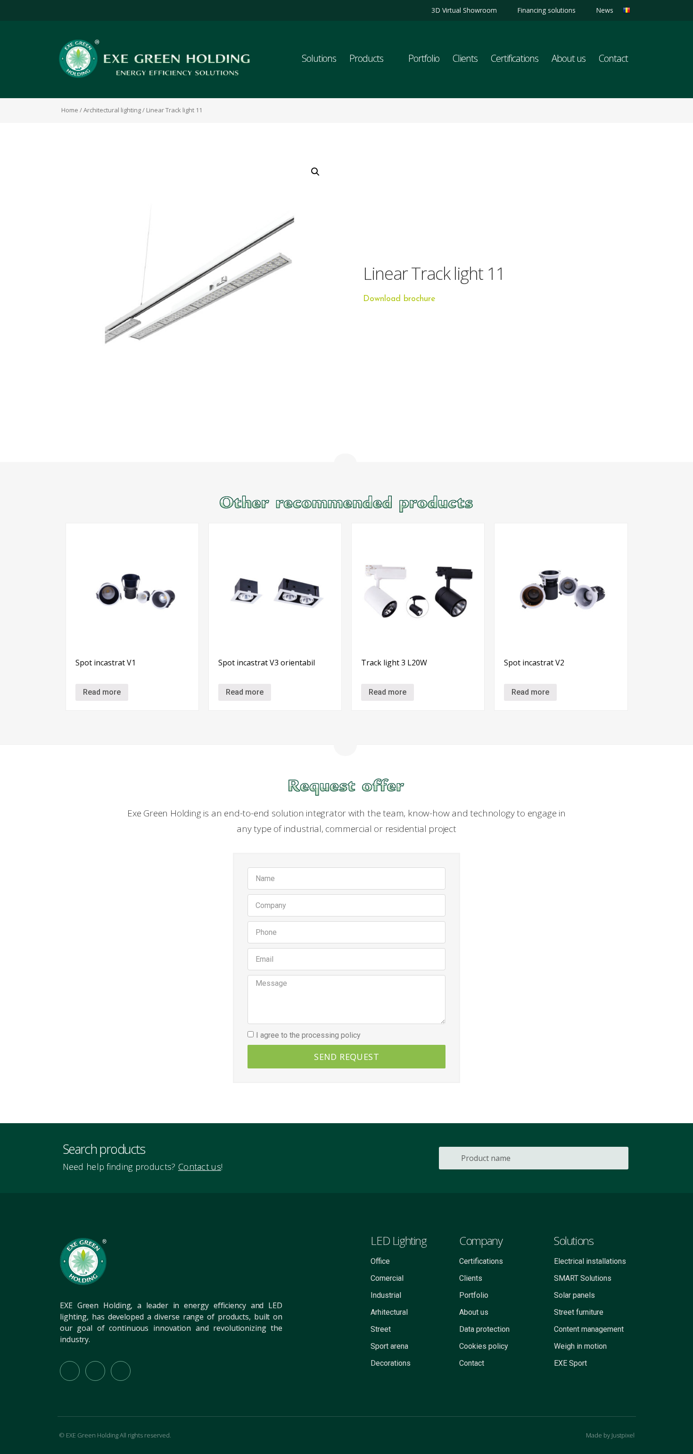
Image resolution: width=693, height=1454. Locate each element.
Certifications (514, 58)
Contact (613, 58)
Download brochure (399, 299)
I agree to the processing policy (308, 1035)
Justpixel (623, 1435)
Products (366, 58)
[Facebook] (81, 10)
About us (569, 58)
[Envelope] (121, 1371)
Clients (465, 58)
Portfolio (423, 58)
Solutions (319, 58)
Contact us (199, 1166)
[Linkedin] (65, 10)
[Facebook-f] (70, 1371)
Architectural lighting (112, 110)
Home (69, 110)
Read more (102, 692)
